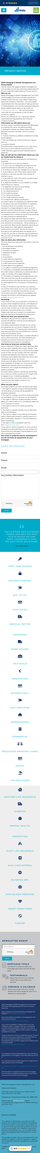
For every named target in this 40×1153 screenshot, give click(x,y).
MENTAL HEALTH (20, 826)
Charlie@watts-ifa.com (9, 110)
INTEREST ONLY (20, 693)
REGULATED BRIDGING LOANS (20, 751)
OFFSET (20, 766)
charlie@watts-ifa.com (15, 297)
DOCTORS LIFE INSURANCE (20, 797)
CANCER (20, 923)
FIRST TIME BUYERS (20, 566)
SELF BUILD (20, 664)
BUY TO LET (20, 595)
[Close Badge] (31, 1147)
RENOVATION (20, 679)
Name (4, 453)
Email (4, 468)
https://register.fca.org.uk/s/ (16, 1013)
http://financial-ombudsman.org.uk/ (13, 1044)
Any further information (12, 475)
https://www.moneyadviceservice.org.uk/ (15, 1021)
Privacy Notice (19, 1101)
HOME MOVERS (20, 649)
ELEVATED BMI (20, 880)
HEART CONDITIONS (20, 909)
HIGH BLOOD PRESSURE (20, 894)
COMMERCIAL (20, 736)
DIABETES (20, 811)
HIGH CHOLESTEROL (20, 865)
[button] (4, 10)
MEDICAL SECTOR (20, 624)
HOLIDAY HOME (20, 780)
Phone (4, 460)
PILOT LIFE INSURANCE (20, 851)
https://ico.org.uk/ (11, 425)
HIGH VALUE (20, 609)
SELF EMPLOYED (20, 708)
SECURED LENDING (20, 581)
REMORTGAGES (20, 722)
